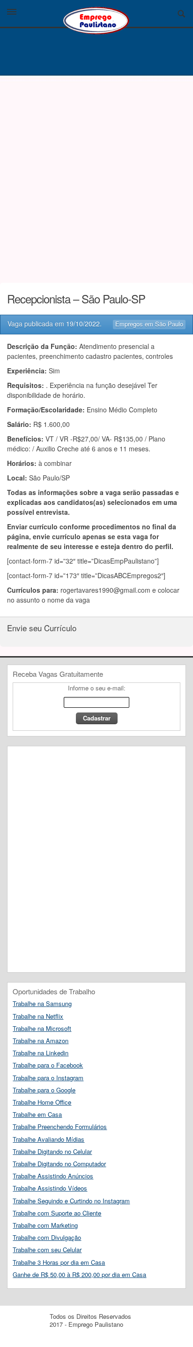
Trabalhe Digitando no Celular (52, 1151)
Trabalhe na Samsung (42, 1003)
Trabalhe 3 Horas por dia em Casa (59, 1262)
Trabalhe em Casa (37, 1114)
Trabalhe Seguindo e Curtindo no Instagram (71, 1200)
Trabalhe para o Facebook (48, 1065)
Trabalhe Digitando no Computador (59, 1163)
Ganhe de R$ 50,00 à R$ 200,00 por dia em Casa (79, 1274)
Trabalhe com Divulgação (47, 1237)
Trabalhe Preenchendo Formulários (60, 1126)
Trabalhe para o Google (44, 1089)
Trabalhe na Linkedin (40, 1052)
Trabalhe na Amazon (40, 1040)
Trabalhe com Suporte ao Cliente (57, 1212)
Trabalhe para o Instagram (48, 1077)
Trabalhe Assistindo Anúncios (53, 1175)
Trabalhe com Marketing (45, 1225)
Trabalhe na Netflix (38, 1016)
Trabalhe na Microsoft (42, 1028)
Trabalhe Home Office (42, 1102)
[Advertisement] (96, 176)
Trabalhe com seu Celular (47, 1249)
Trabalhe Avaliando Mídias (48, 1139)
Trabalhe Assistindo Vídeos (50, 1188)
